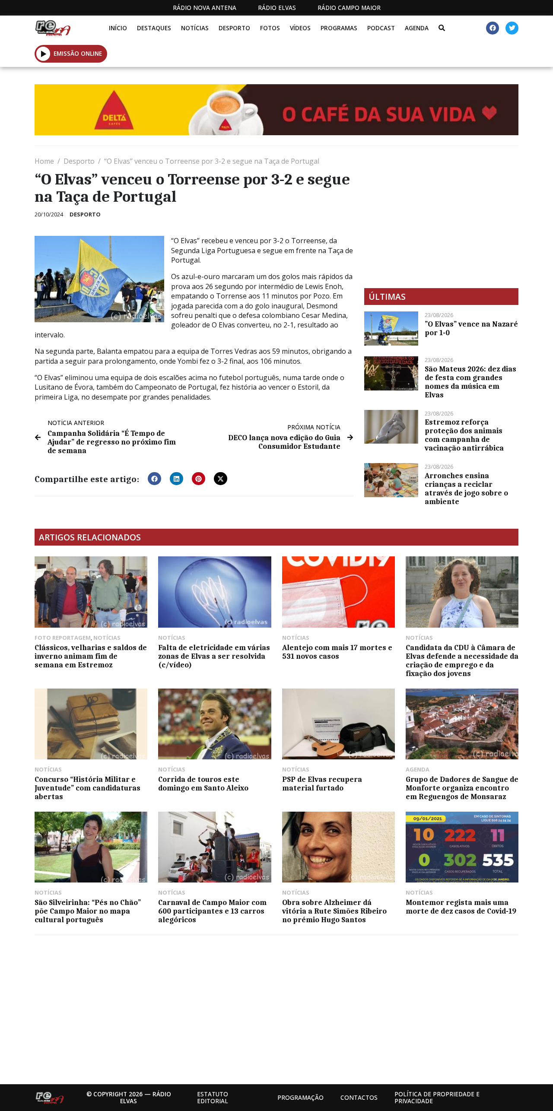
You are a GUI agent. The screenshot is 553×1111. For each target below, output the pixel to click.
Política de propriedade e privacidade (437, 1097)
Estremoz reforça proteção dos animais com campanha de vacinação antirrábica (464, 435)
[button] (43, 53)
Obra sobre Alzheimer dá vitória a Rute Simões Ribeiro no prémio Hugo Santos (334, 911)
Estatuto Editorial (212, 1097)
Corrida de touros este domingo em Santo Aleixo (203, 783)
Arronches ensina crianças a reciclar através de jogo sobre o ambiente (466, 488)
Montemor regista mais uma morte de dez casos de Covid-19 (461, 906)
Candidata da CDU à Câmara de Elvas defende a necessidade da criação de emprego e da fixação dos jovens (462, 660)
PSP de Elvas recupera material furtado (322, 783)
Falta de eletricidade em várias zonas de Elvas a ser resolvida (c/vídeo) (214, 656)
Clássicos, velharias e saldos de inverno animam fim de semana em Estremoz (91, 656)
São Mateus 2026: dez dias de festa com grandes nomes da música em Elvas (470, 382)
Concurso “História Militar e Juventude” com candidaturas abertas (87, 788)
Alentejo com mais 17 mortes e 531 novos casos (337, 651)
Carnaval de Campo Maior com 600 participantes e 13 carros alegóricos (212, 911)
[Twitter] (511, 28)
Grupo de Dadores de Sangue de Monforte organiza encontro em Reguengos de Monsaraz (462, 788)
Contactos (359, 1097)
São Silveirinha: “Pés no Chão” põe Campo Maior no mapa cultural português (88, 911)
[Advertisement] (441, 216)
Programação (300, 1097)
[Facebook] (492, 28)
